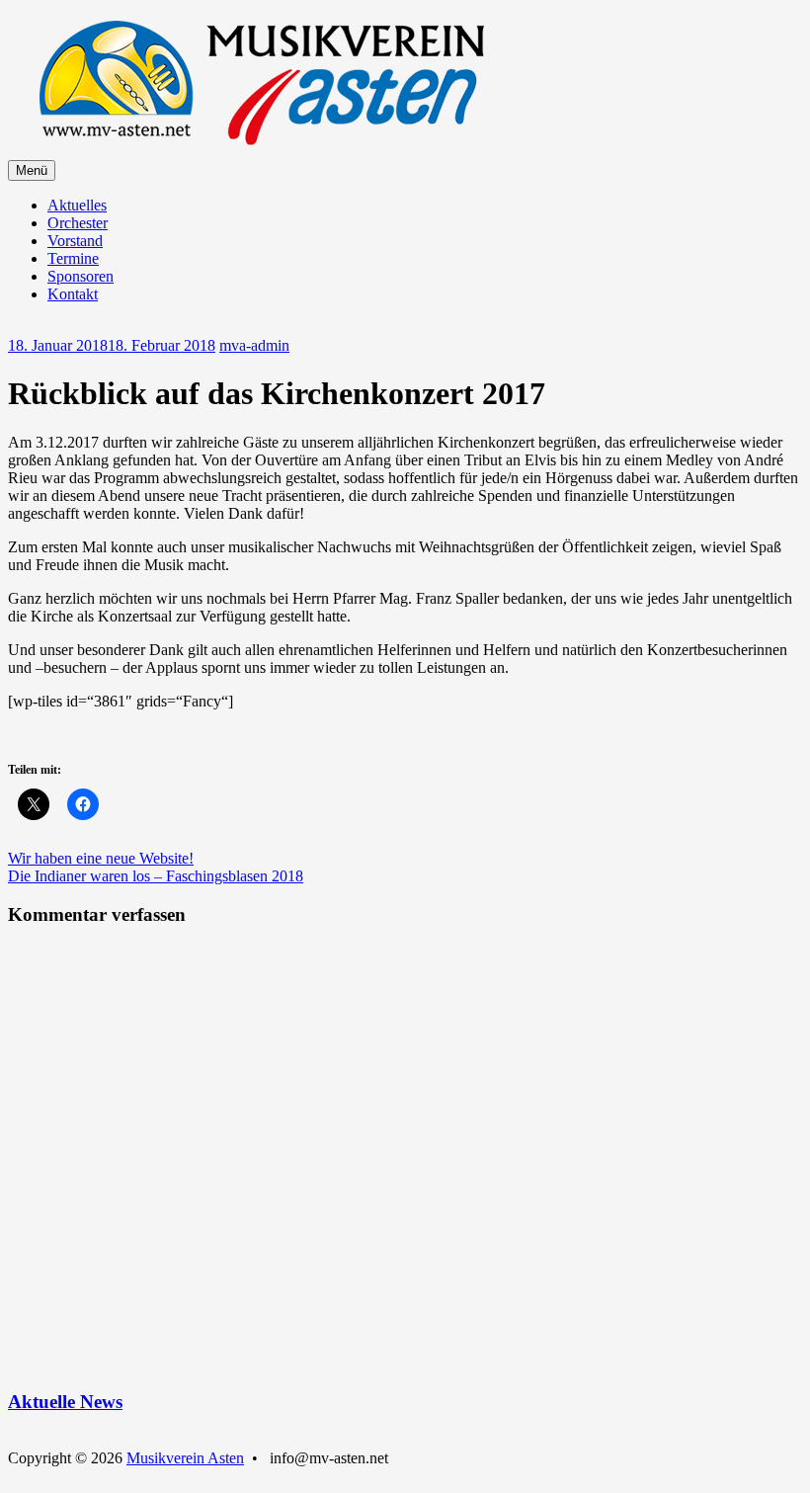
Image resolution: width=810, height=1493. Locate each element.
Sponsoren (80, 276)
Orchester (77, 222)
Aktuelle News (65, 1401)
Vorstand (75, 240)
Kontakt (72, 294)
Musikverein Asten (185, 1458)
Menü (31, 170)
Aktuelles (77, 205)
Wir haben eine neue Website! (101, 858)
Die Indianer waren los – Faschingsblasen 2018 (155, 876)
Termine (73, 258)
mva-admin (254, 345)
